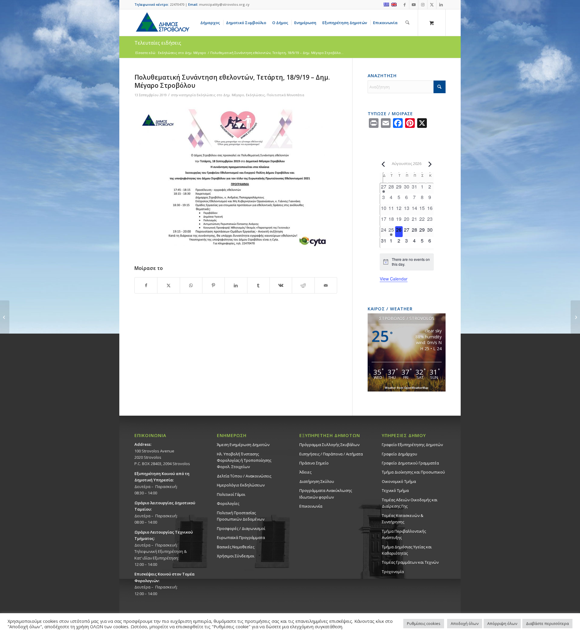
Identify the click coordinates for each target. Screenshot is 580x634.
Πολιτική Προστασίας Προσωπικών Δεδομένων (240, 516)
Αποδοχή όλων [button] (464, 623)
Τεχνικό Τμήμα (395, 490)
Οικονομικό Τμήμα (399, 481)
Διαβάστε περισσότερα (547, 623)
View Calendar (394, 279)
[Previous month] (383, 164)
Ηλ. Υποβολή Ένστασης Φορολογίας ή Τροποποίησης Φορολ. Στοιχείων (244, 460)
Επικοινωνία (310, 506)
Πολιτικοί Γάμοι (231, 494)
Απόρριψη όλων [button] (502, 623)
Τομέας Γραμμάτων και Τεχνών (410, 562)
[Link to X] (431, 4)
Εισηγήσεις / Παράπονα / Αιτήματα (331, 454)
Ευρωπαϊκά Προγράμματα (241, 537)
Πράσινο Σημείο (314, 463)
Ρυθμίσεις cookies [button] (423, 623)
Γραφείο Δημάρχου (399, 454)
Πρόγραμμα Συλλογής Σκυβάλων (329, 444)
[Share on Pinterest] (213, 285)
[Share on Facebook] (146, 285)
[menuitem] (211, 22)
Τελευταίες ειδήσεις (157, 43)
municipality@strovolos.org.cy (224, 4)
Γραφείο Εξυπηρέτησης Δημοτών (412, 444)
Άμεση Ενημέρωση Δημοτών (243, 444)
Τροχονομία (393, 571)
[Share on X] (168, 285)
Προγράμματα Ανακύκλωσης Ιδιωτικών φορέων (325, 493)
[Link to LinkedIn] (441, 4)
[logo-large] (162, 22)
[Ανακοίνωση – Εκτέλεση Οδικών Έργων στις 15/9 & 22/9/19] (575, 317)
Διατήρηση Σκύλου (316, 481)
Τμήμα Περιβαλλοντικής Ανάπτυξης (404, 534)
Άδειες (305, 472)
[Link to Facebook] (404, 4)
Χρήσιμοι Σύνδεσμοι (235, 556)
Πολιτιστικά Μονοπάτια (285, 95)
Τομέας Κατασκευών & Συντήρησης (402, 519)
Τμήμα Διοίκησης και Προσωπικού (413, 472)
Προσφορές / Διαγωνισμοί (241, 528)
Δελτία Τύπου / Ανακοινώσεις (244, 476)
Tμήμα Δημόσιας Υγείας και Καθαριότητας (407, 550)
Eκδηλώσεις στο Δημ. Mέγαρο (220, 95)
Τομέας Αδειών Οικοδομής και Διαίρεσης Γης (409, 503)
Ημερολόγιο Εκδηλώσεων (241, 485)
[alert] (407, 262)
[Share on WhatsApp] (191, 285)
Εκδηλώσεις (255, 95)
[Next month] (430, 164)
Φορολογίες (228, 503)
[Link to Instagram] (422, 4)
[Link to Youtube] (413, 4)
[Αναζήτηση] (407, 22)
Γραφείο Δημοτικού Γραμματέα (410, 463)
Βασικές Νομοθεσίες (235, 547)
